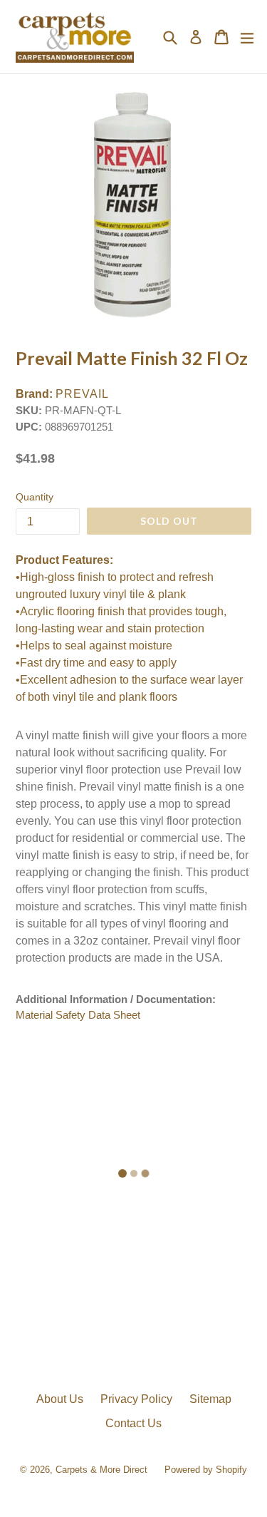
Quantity (34, 497)
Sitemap (210, 1399)
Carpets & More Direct (101, 1469)
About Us (59, 1399)
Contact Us (133, 1423)
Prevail (82, 394)
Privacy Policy (136, 1399)
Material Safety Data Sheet (78, 1015)
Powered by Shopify (205, 1469)
